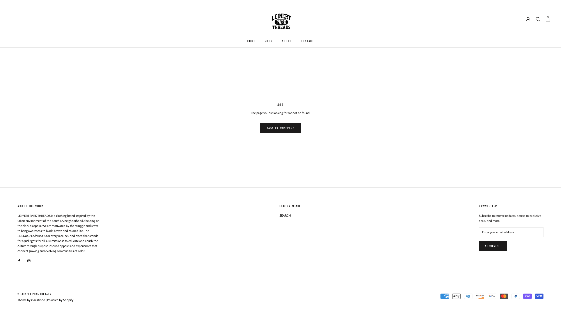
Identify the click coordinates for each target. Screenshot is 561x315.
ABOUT (287, 41)
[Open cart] (548, 18)
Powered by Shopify (60, 300)
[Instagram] (28, 260)
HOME (251, 41)
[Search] (538, 19)
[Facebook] (19, 260)
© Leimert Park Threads (34, 294)
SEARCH (285, 215)
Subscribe (492, 246)
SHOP (269, 41)
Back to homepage (280, 128)
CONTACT (307, 41)
